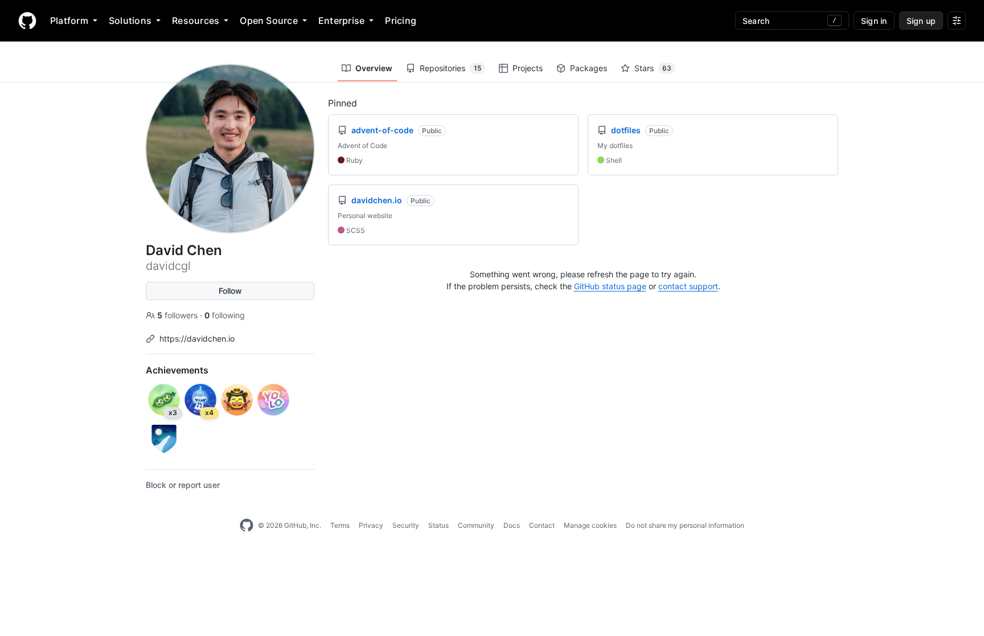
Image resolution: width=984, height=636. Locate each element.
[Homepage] (27, 20)
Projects (527, 68)
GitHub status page (610, 286)
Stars (652, 68)
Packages (588, 68)
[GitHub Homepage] (246, 525)
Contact (542, 525)
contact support (688, 286)
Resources (195, 20)
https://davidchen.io (197, 338)
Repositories (450, 68)
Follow (230, 291)
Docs (511, 525)
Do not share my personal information (685, 525)
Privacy (371, 525)
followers (178, 315)
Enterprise (341, 20)
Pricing (400, 20)
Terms (340, 525)
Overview (373, 68)
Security (405, 525)
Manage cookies (590, 525)
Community (476, 525)
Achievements (177, 370)
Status (438, 525)
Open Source (269, 20)
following (224, 315)
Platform (69, 20)
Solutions (130, 20)
